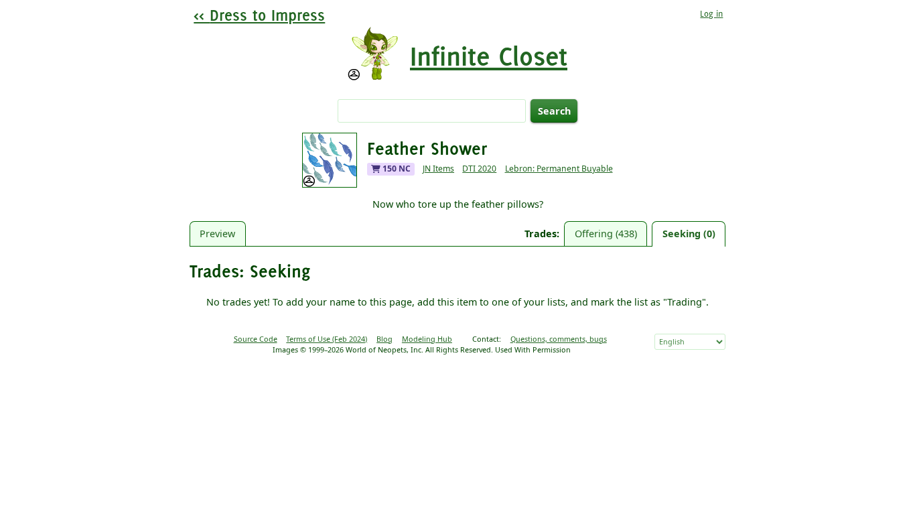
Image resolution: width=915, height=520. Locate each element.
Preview (217, 233)
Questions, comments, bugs (558, 339)
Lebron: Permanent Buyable (559, 168)
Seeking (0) (688, 233)
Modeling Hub (427, 339)
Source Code (255, 339)
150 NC (395, 168)
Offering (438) (606, 233)
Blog (384, 339)
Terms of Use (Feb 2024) (326, 339)
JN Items (438, 168)
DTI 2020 (479, 168)
